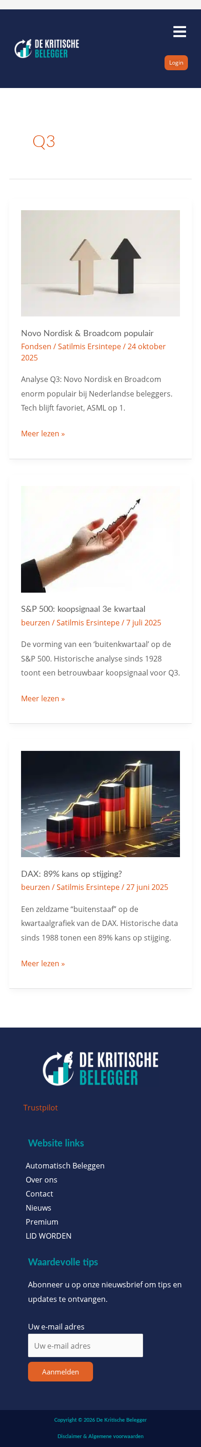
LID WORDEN (49, 1236)
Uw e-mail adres (56, 1326)
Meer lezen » (43, 432)
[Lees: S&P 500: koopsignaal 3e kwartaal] (100, 538)
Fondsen (36, 346)
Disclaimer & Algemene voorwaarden (100, 1436)
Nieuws (38, 1207)
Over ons (41, 1179)
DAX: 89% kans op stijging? (71, 874)
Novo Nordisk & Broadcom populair (87, 333)
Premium (42, 1222)
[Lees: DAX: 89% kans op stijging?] (100, 803)
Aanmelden (60, 1371)
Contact (39, 1193)
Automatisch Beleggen (65, 1165)
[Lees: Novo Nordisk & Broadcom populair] (100, 262)
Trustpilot (40, 1107)
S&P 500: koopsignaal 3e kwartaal (83, 609)
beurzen (35, 622)
